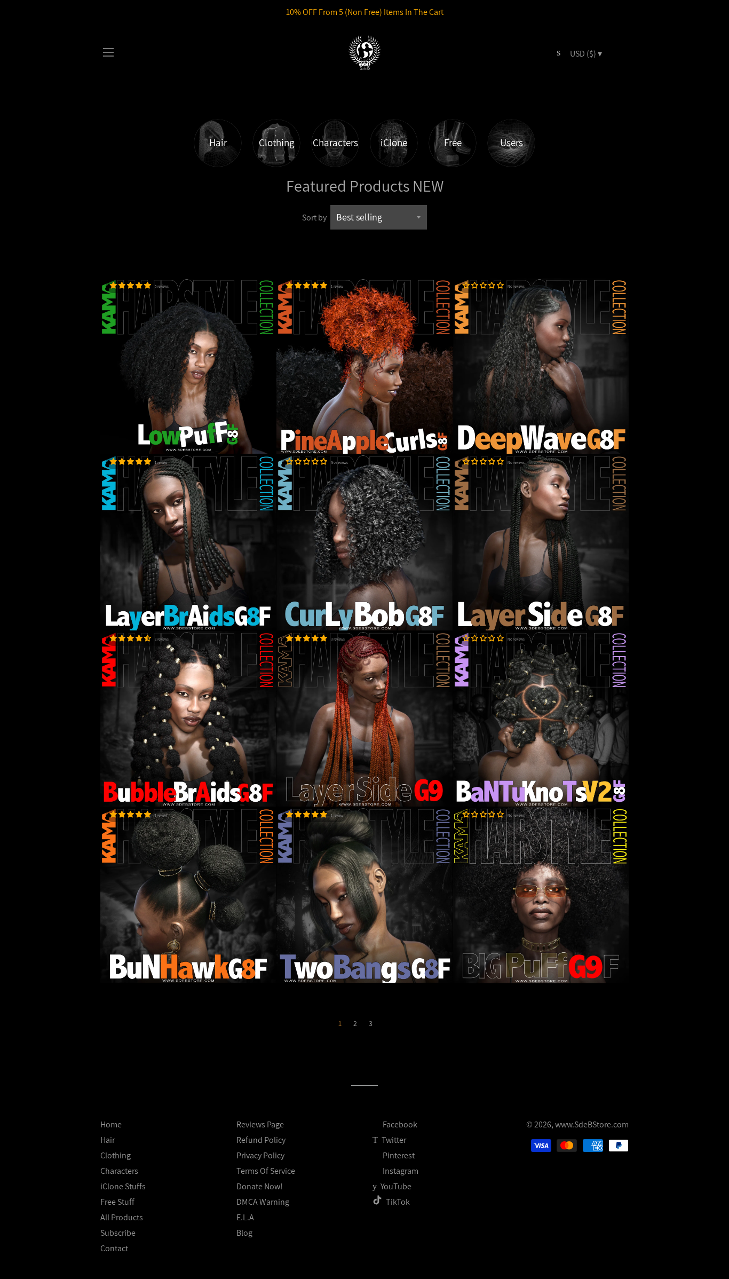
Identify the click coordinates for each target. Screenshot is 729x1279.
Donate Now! (259, 1186)
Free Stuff (117, 1201)
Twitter (393, 1140)
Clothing (115, 1155)
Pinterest (398, 1155)
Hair (107, 1140)
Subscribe (118, 1232)
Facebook (399, 1124)
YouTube (395, 1186)
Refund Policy (261, 1140)
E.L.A (245, 1217)
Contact (114, 1248)
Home (111, 1124)
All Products (121, 1217)
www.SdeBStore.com (592, 1124)
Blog (244, 1232)
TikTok (398, 1201)
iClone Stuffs (123, 1186)
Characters (119, 1171)
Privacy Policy (260, 1155)
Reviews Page (260, 1124)
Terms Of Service (265, 1171)
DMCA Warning (262, 1201)
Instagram (399, 1171)
